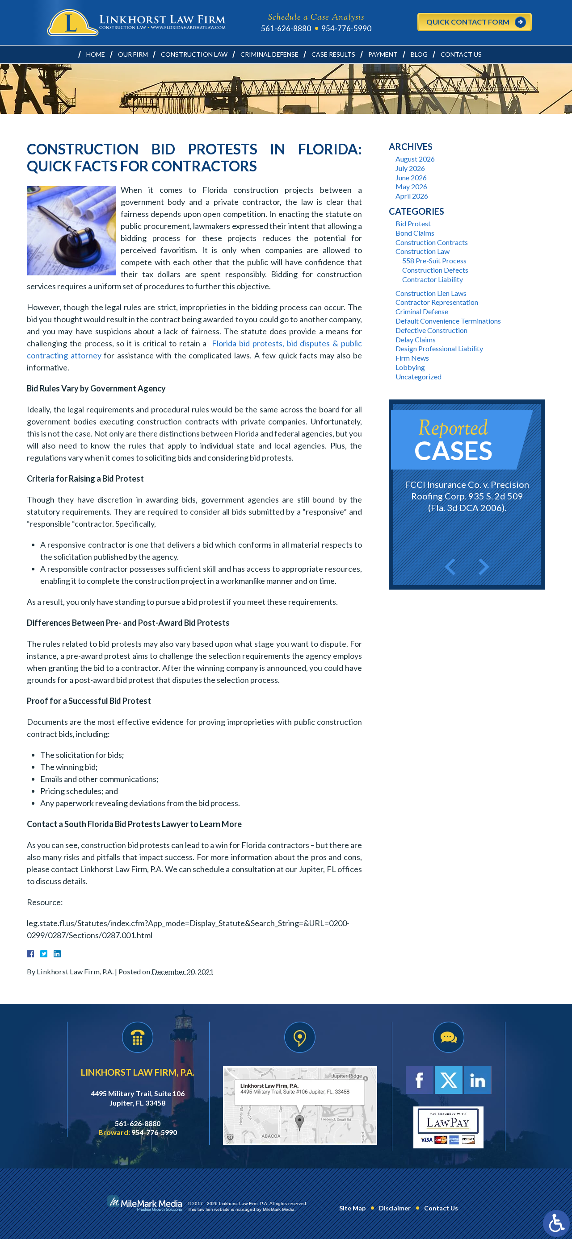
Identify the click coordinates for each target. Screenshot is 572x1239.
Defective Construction (431, 330)
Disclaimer (395, 1208)
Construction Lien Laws (431, 293)
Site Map (352, 1208)
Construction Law (194, 54)
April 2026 (411, 195)
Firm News (412, 357)
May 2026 (411, 186)
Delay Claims (415, 339)
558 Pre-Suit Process (434, 260)
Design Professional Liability (439, 348)
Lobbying (410, 367)
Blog (419, 54)
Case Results (333, 54)
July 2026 (410, 168)
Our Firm (133, 54)
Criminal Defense (269, 54)
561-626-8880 (286, 28)
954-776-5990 (346, 28)
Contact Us (461, 54)
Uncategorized (418, 376)
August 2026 (415, 158)
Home (95, 54)
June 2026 (411, 177)
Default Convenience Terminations (448, 320)
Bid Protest (413, 223)
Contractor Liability (432, 279)
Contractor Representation (436, 302)
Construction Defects (435, 270)
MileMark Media (278, 1209)
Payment (383, 54)
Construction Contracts (431, 242)
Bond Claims (414, 233)
